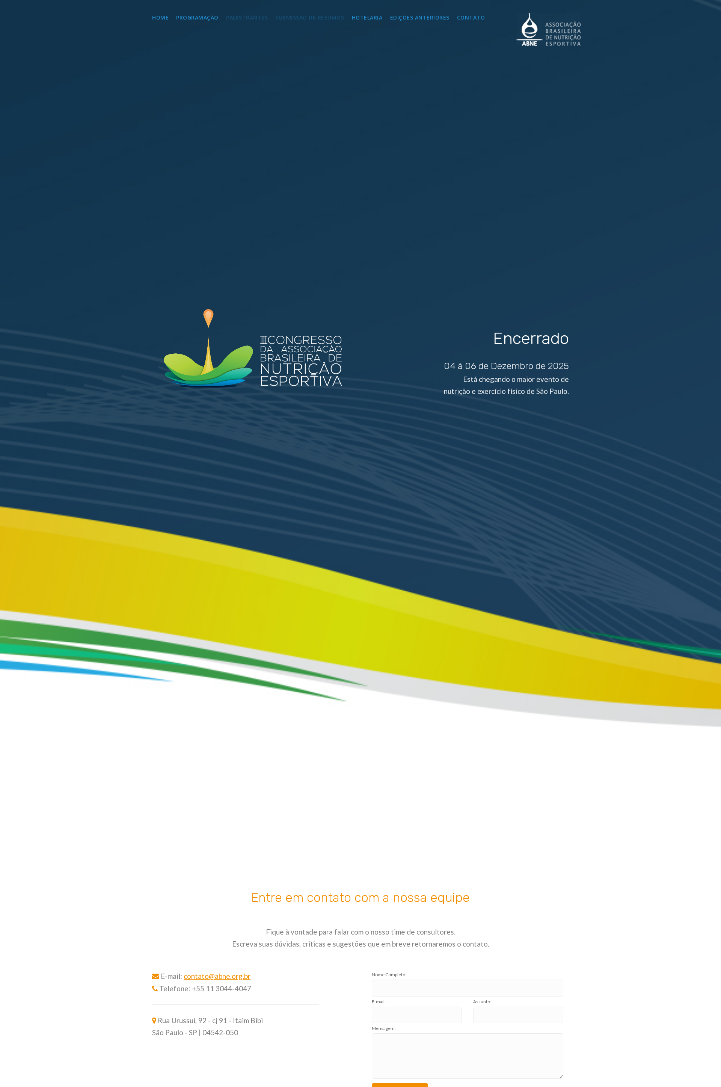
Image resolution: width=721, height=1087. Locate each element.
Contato (471, 17)
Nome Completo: (389, 974)
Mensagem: (384, 1028)
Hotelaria (367, 17)
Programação (197, 17)
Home (160, 17)
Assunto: (482, 1001)
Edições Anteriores (419, 17)
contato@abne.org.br (217, 976)
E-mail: (379, 1001)
